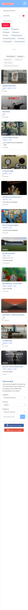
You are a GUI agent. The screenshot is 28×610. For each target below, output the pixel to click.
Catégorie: (5, 395)
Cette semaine (7, 21)
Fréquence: (5, 409)
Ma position (21, 15)
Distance (20, 56)
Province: (5, 402)
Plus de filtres (10, 56)
